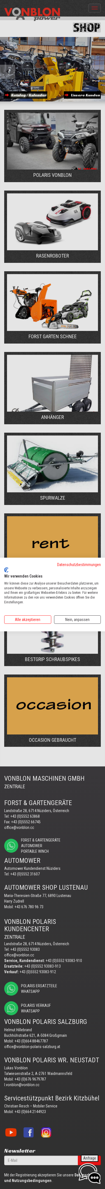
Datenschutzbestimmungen (79, 564)
